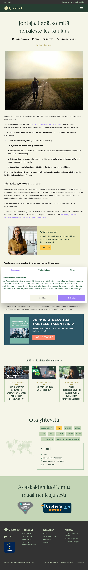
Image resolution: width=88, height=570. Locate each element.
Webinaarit (47, 539)
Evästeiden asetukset (51, 562)
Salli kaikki (72, 298)
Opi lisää (46, 248)
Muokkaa (42, 298)
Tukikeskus (80, 562)
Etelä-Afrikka (47, 439)
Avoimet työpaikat (71, 539)
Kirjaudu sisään (78, 2)
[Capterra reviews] (56, 508)
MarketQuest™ (27, 539)
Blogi (45, 533)
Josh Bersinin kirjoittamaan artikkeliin (45, 124)
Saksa (51, 434)
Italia (78, 434)
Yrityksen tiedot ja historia (71, 535)
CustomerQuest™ (28, 536)
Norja (77, 428)
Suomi (9, 2)
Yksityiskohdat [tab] (44, 270)
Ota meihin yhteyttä (72, 542)
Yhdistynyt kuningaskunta (67, 439)
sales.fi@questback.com (52, 458)
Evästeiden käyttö (67, 562)
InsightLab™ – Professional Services (29, 544)
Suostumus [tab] (15, 270)
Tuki (45, 454)
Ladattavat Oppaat (50, 536)
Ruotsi (43, 434)
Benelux (68, 428)
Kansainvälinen (47, 428)
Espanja (60, 434)
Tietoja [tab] (72, 270)
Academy (65, 2)
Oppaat (46, 542)
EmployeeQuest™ (28, 533)
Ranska (70, 434)
